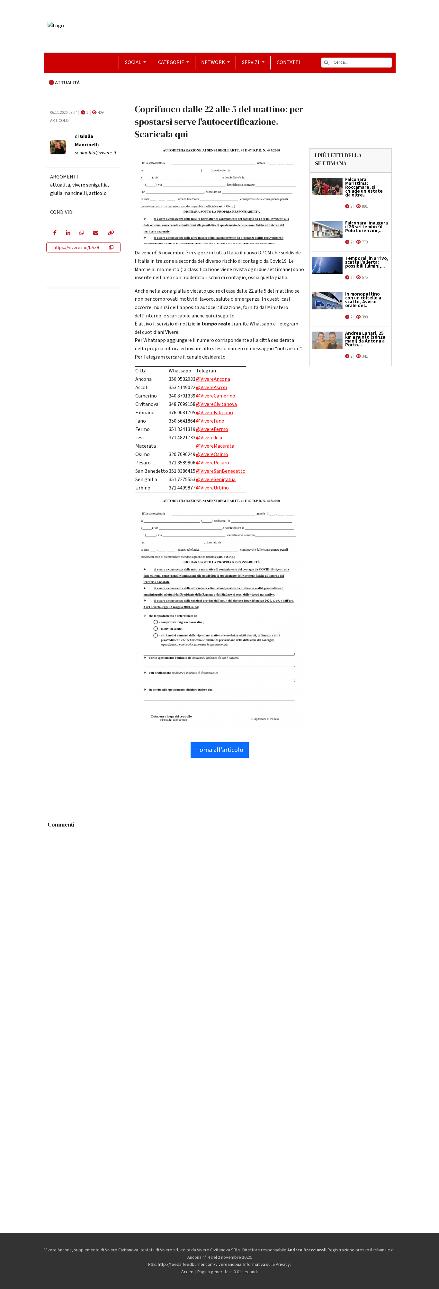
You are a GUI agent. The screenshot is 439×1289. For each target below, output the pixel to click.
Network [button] (213, 62)
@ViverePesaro (212, 462)
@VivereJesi (209, 437)
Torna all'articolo (219, 749)
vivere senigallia (90, 184)
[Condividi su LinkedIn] (68, 233)
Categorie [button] (171, 62)
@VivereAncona (213, 379)
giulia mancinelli (68, 193)
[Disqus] (220, 911)
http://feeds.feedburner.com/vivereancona (199, 1264)
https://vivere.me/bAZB (76, 247)
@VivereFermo (212, 429)
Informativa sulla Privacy (266, 1264)
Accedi (187, 1272)
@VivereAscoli (211, 387)
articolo (98, 193)
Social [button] (133, 62)
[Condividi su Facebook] (54, 233)
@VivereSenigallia (216, 479)
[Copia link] (110, 233)
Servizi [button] (251, 62)
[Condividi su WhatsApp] (81, 233)
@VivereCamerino (215, 395)
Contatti (288, 62)
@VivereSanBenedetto (221, 471)
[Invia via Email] (95, 233)
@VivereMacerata (215, 446)
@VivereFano (210, 421)
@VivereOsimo (212, 454)
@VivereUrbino (212, 487)
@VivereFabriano (214, 412)
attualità (60, 184)
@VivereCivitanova (216, 404)
